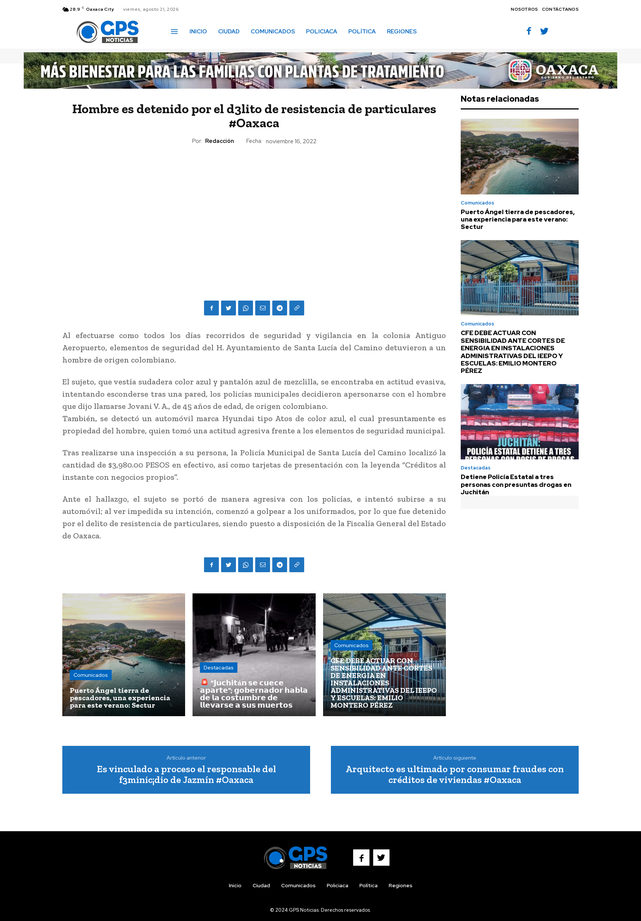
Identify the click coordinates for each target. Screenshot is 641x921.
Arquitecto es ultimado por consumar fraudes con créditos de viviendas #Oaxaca (455, 774)
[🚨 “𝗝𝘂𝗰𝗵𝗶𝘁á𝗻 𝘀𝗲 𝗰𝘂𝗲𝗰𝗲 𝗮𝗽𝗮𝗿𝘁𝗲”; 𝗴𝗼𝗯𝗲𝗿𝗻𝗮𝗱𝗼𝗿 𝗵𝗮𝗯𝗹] (254, 654)
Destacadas (219, 667)
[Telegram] (279, 308)
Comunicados (90, 675)
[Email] (262, 308)
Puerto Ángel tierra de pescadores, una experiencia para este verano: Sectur (518, 219)
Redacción (219, 141)
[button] (433, 31)
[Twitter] (544, 31)
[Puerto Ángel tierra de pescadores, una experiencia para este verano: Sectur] (123, 654)
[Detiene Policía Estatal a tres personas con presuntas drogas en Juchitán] (520, 422)
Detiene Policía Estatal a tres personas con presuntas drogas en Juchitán (516, 484)
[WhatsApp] (245, 308)
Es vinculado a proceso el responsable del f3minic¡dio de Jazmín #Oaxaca (186, 774)
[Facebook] (529, 31)
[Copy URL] (296, 308)
